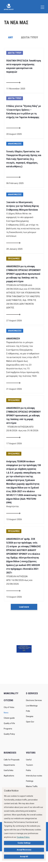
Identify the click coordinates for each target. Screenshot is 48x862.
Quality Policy (9, 734)
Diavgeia (29, 716)
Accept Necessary (24, 850)
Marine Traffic (32, 786)
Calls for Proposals (11, 760)
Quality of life (9, 723)
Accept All (24, 856)
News (6, 713)
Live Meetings (32, 706)
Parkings (29, 781)
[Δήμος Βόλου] (9, 6)
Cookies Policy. (23, 837)
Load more (24, 606)
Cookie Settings (24, 843)
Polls (28, 711)
